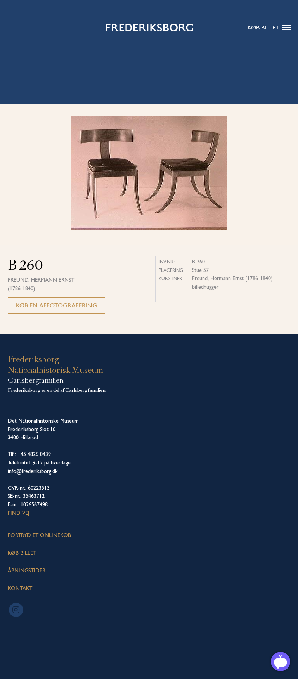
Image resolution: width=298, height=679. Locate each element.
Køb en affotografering (56, 305)
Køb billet (263, 27)
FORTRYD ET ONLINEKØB (39, 535)
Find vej (18, 513)
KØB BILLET (22, 553)
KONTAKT (20, 588)
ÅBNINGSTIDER (26, 570)
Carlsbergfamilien (36, 380)
